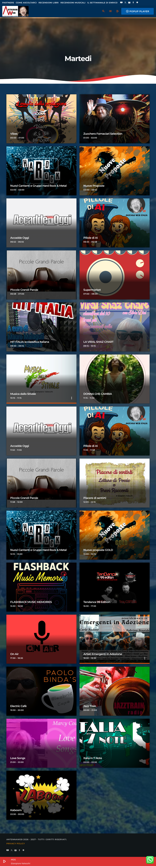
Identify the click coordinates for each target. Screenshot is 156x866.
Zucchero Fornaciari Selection (102, 133)
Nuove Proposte (93, 185)
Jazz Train (89, 706)
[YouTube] (121, 3)
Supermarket (92, 290)
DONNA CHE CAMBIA (97, 394)
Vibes (13, 133)
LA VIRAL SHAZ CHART (98, 342)
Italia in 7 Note (92, 758)
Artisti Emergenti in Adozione (102, 654)
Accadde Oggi (19, 237)
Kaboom (15, 810)
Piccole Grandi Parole (24, 290)
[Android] (137, 3)
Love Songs (17, 758)
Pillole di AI (90, 237)
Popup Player (137, 11)
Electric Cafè (18, 706)
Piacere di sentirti (94, 498)
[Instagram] (129, 3)
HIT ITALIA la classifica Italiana (29, 342)
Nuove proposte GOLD (98, 550)
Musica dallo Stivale (23, 394)
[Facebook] (133, 3)
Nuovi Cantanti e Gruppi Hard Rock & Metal (38, 185)
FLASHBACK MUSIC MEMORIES (31, 602)
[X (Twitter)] (125, 3)
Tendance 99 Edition (96, 602)
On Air (14, 654)
